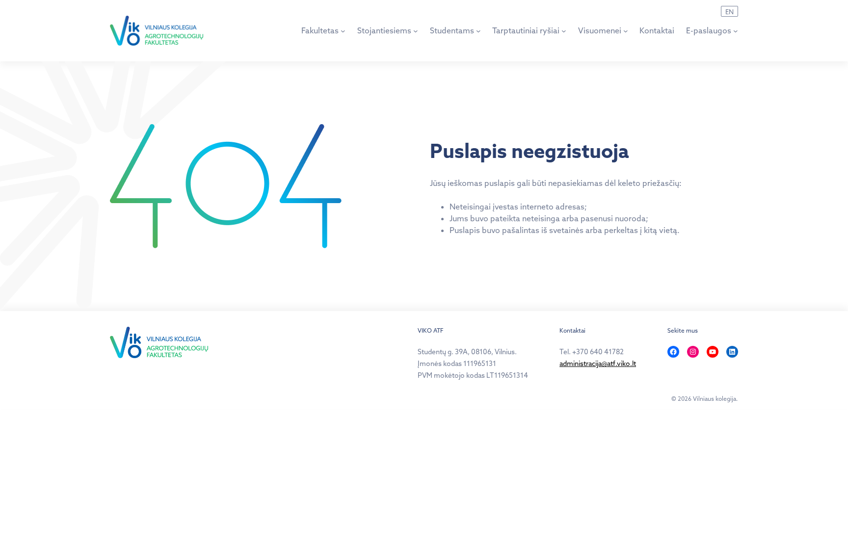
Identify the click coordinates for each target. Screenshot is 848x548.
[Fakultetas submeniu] (343, 30)
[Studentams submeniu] (478, 30)
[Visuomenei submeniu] (625, 30)
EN (729, 12)
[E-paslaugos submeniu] (735, 30)
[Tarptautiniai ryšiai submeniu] (563, 30)
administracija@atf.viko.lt (597, 363)
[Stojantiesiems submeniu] (415, 30)
